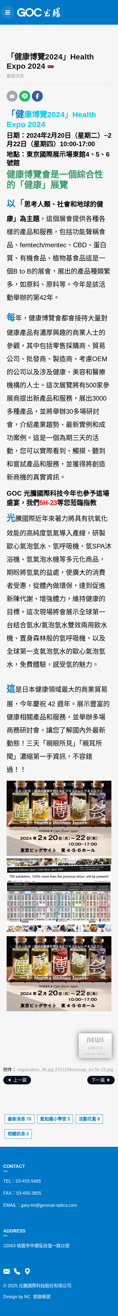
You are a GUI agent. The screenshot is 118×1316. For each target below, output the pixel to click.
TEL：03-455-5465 (22, 1181)
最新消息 (15, 76)
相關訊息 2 (18, 1133)
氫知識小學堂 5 (55, 1119)
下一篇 (98, 1080)
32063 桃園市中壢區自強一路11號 (36, 1245)
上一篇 (19, 1080)
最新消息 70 (19, 1119)
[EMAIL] (7, 1272)
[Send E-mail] (12, 96)
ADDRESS (14, 1231)
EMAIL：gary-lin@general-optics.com (40, 1205)
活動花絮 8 (89, 1119)
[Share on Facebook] (37, 96)
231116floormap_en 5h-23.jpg (84, 1069)
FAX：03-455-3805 (22, 1193)
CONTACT (14, 1166)
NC (27, 1296)
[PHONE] (17, 1272)
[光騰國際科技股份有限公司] (39, 12)
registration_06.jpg (36, 1069)
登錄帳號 (41, 1296)
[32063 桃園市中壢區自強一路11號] (26, 1272)
